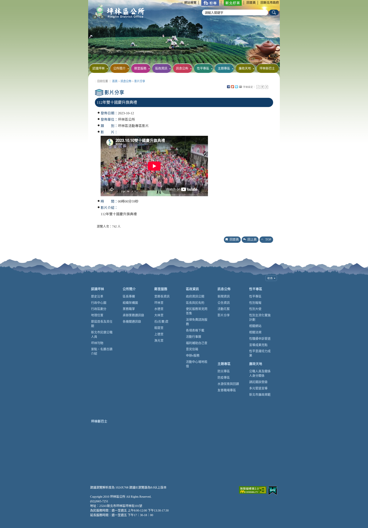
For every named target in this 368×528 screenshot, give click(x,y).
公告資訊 (224, 302)
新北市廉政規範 (260, 394)
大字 (266, 87)
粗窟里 (158, 327)
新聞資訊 (224, 296)
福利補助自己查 (196, 343)
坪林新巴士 (267, 68)
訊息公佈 (182, 68)
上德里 (158, 334)
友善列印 (240, 86)
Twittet (236, 86)
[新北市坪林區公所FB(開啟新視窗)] (210, 2)
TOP (268, 239)
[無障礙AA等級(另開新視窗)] (252, 489)
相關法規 (255, 332)
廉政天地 (245, 68)
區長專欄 (129, 296)
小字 (258, 87)
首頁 (114, 81)
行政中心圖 (98, 302)
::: (182, 2)
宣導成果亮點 (258, 345)
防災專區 (224, 371)
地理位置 (97, 315)
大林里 (158, 315)
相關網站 (255, 326)
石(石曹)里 (161, 321)
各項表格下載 (195, 330)
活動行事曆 (193, 336)
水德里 (158, 309)
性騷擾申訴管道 (260, 338)
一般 (262, 87)
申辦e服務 (193, 355)
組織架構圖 (130, 302)
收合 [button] (271, 278)
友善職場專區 (227, 390)
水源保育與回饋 (228, 383)
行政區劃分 (98, 309)
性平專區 (203, 68)
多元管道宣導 (258, 388)
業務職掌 (129, 309)
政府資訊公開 (195, 296)
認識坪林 (98, 68)
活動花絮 (224, 309)
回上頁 (252, 239)
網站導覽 (190, 2)
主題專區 (224, 68)
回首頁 (251, 2)
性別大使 (255, 309)
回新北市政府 (269, 2)
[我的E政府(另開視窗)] (272, 490)
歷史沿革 (97, 296)
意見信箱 (192, 349)
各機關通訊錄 (132, 321)
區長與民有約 (195, 302)
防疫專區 (224, 377)
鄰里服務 (140, 68)
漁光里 (158, 340)
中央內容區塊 (270, 86)
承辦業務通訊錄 (133, 315)
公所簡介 (119, 68)
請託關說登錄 (258, 382)
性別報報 (255, 302)
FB (228, 86)
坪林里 (158, 302)
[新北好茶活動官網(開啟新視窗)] (233, 2)
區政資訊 (161, 68)
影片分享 (139, 81)
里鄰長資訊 (162, 296)
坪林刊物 (97, 343)
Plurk (232, 86)
